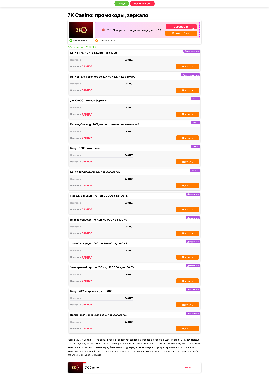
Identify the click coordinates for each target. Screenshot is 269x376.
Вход (122, 3)
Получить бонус (181, 33)
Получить (187, 66)
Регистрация (142, 3)
